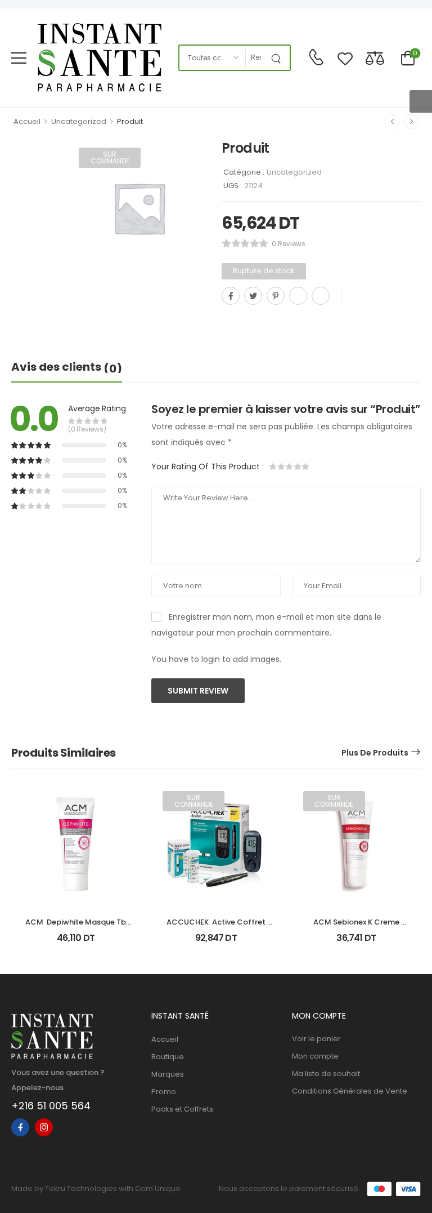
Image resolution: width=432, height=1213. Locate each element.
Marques (167, 1074)
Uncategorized (78, 121)
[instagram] (44, 1127)
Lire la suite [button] (216, 942)
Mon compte (315, 1056)
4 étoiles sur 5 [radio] (297, 466)
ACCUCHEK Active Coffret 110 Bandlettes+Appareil (216, 927)
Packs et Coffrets (182, 1109)
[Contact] (316, 57)
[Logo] (99, 57)
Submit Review (198, 690)
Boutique (167, 1056)
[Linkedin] (321, 296)
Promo (163, 1091)
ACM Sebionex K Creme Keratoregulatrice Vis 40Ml (356, 927)
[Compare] (375, 57)
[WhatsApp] (298, 296)
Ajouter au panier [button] (75, 942)
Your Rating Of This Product (207, 466)
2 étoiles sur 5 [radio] (281, 466)
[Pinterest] (276, 296)
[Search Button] (278, 58)
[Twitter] (253, 296)
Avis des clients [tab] (66, 367)
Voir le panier (316, 1038)
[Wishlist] (345, 57)
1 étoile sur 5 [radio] (273, 466)
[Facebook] (231, 296)
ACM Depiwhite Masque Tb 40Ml (76, 927)
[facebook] (20, 1127)
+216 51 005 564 (51, 1106)
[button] (18, 57)
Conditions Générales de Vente (349, 1091)
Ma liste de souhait (326, 1073)
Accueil (27, 121)
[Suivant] (411, 122)
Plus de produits (374, 752)
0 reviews (288, 243)
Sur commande (110, 157)
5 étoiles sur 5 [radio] (305, 466)
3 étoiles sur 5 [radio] (289, 466)
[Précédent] (392, 122)
